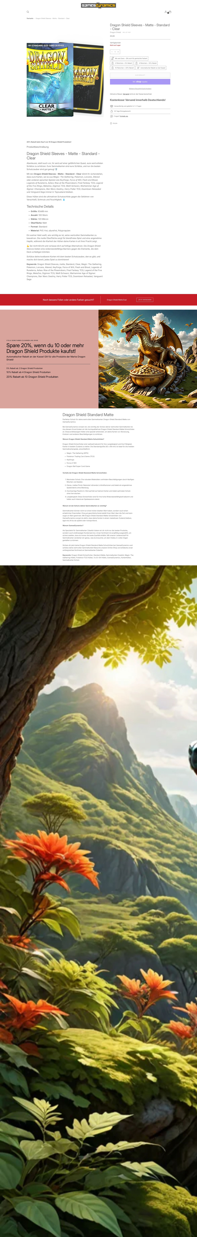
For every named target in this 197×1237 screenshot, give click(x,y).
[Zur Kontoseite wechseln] (165, 12)
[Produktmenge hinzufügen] (112, 52)
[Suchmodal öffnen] (28, 12)
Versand (126, 94)
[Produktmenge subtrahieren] (118, 52)
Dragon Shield (115, 32)
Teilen (115, 123)
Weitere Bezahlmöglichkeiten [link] (140, 89)
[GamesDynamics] (98, 5)
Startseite (30, 18)
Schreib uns (124, 116)
